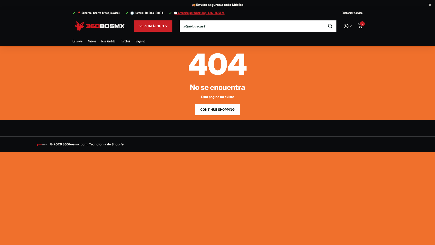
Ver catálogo (152, 26)
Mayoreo (140, 41)
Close (430, 5)
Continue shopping (217, 109)
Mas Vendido (108, 41)
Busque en (330, 26)
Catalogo (77, 41)
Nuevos (92, 41)
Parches (125, 41)
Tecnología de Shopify (106, 144)
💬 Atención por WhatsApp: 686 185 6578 (199, 12)
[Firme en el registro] (348, 26)
